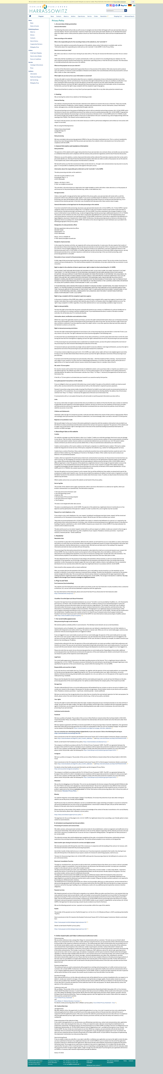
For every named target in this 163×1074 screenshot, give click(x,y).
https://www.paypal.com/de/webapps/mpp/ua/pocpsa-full (70, 922)
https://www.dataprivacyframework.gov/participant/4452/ (100, 750)
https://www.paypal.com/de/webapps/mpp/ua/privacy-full (70, 929)
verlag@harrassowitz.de (73, 1064)
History (32, 35)
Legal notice (90, 1060)
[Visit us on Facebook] (121, 6)
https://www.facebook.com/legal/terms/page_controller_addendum (92, 728)
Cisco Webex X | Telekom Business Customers (67, 1001)
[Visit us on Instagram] (110, 6)
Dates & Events (34, 26)
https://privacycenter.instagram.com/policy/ (66, 769)
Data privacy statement (113, 1060)
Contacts (58, 16)
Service (89, 16)
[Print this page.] (134, 5)
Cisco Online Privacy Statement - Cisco (104, 1002)
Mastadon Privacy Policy (69, 791)
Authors (73, 16)
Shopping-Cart (118, 16)
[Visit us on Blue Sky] (107, 6)
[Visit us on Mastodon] (113, 6)
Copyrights (89, 1062)
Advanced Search (129, 16)
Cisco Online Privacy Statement (63, 997)
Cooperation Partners (36, 44)
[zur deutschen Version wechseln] (130, 5)
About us (66, 16)
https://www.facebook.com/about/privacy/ (95, 741)
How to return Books (36, 56)
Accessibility (110, 1062)
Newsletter (103, 16)
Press (31, 68)
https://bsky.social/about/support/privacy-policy (67, 814)
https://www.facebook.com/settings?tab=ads (67, 733)
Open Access (81, 16)
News (52, 16)
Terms (125, 1060)
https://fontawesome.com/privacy (63, 593)
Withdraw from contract (93, 1065)
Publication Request (35, 77)
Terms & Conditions (35, 59)
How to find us (34, 41)
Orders (96, 16)
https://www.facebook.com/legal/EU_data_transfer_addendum (75, 738)
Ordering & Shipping (36, 53)
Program (41, 16)
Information (33, 74)
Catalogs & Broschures (36, 65)
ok (133, 1)
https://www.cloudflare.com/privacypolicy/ (69, 615)
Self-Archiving (34, 80)
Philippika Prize (34, 47)
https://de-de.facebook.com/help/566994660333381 (111, 738)
